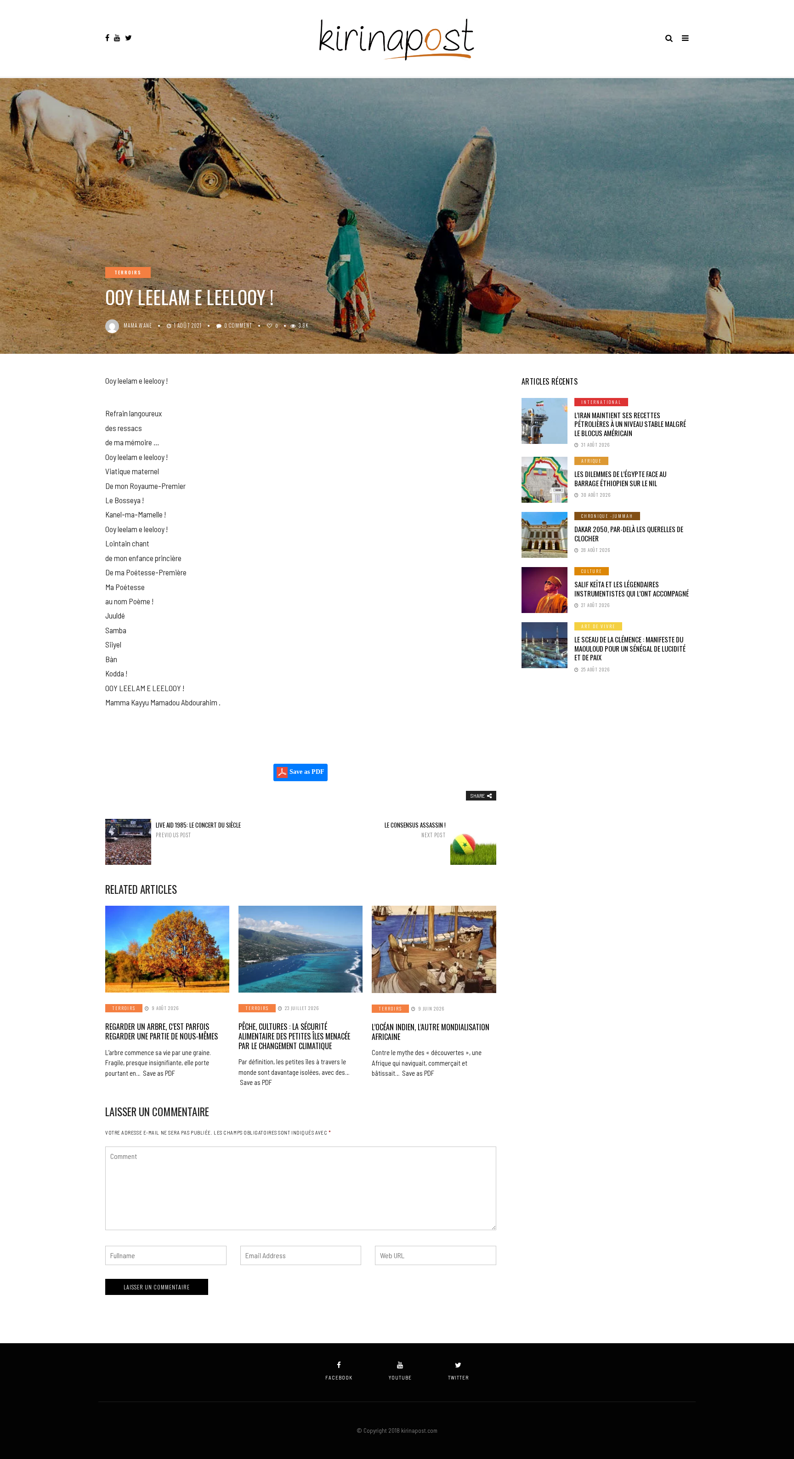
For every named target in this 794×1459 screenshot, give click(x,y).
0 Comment (238, 325)
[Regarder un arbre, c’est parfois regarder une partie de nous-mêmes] (167, 949)
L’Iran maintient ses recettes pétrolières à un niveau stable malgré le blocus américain (630, 424)
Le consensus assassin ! (415, 829)
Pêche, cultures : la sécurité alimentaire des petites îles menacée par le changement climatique (294, 1036)
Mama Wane (138, 325)
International (601, 401)
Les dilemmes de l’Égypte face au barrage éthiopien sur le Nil (620, 478)
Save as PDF (306, 771)
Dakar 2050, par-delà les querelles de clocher (628, 533)
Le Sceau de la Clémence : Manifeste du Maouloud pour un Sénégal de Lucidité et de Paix (630, 648)
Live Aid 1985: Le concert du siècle (198, 829)
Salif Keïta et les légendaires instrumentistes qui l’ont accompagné (631, 588)
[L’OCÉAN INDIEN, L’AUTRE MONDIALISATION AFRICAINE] (434, 949)
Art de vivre (598, 626)
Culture (591, 571)
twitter (458, 1377)
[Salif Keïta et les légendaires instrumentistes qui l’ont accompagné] (544, 590)
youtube (400, 1377)
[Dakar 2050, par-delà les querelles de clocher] (544, 535)
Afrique (591, 460)
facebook (338, 1377)
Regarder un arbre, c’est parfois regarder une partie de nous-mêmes (161, 1031)
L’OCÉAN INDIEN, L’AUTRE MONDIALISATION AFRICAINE (430, 1032)
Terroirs (128, 272)
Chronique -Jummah (607, 515)
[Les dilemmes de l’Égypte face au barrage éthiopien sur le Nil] (544, 480)
